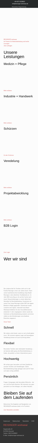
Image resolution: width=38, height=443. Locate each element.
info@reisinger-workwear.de (20, 3)
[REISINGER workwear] (19, 16)
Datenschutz (16, 421)
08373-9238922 (12, 433)
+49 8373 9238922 (19, 1)
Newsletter (26, 421)
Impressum (6, 421)
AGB (32, 421)
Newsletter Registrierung (19, 7)
